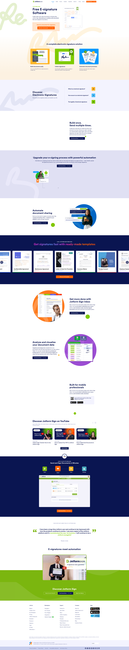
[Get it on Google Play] (95, 608)
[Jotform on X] (87, 648)
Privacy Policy (40, 648)
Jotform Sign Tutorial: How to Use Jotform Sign (42, 443)
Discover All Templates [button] (64, 276)
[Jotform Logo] (36, 1)
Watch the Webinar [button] (80, 593)
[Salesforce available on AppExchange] (95, 615)
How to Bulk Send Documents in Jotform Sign (85, 443)
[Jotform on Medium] (91, 648)
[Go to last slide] (1, 262)
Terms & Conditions (32, 648)
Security (46, 648)
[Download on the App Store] (95, 612)
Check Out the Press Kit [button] (50, 593)
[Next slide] (127, 262)
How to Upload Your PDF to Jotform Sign (64, 443)
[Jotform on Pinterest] (95, 648)
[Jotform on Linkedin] (89, 648)
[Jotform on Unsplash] (99, 648)
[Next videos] (95, 423)
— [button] (77, 138)
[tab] (77, 338)
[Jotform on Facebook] (85, 648)
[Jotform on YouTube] (97, 648)
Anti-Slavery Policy (63, 648)
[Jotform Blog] (93, 648)
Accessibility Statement (54, 648)
